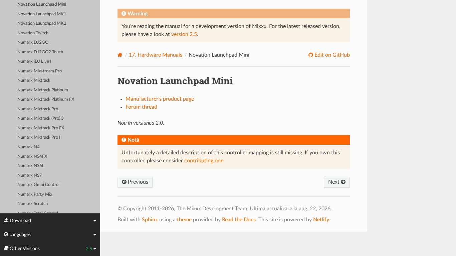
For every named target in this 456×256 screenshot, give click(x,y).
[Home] (120, 55)
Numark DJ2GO (32, 42)
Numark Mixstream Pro (39, 71)
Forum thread (141, 107)
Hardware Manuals (155, 55)
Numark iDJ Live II (35, 61)
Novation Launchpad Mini (41, 4)
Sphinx (150, 219)
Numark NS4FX (32, 156)
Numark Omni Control (38, 185)
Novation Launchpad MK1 (41, 14)
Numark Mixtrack (33, 80)
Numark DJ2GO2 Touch (40, 52)
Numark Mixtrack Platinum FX (45, 99)
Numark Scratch (32, 204)
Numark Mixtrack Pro (37, 109)
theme (184, 219)
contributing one (203, 160)
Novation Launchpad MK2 (41, 23)
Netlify (321, 219)
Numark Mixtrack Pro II (39, 137)
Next (334, 182)
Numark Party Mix (34, 194)
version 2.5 (184, 34)
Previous (137, 182)
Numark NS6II (31, 166)
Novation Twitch (32, 33)
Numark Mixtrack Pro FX (40, 128)
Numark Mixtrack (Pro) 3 (40, 118)
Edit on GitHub (331, 55)
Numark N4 (28, 147)
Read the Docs (239, 219)
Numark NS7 (29, 175)
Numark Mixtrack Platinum (42, 90)
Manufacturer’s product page (160, 99)
